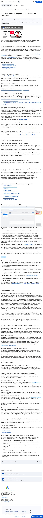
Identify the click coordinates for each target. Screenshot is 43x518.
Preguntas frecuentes (6, 68)
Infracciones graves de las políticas (9, 65)
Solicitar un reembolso (6, 432)
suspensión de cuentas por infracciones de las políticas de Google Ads (15, 99)
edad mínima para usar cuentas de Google (26, 127)
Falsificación (6, 188)
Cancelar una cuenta (6, 430)
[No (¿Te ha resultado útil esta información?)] (40, 461)
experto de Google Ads (5, 501)
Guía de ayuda (38, 516)
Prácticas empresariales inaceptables (11, 195)
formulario (38, 115)
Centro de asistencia (6, 5)
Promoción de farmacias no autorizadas (11, 193)
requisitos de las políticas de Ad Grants (26, 134)
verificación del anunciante (29, 244)
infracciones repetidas (11, 57)
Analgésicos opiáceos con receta (10, 191)
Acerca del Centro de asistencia (24, 514)
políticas (4, 75)
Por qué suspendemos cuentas (8, 64)
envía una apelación (36, 382)
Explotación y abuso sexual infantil (10, 199)
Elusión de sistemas (7, 185)
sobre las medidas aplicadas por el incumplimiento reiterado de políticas (20, 359)
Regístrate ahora (5, 497)
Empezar (3, 257)
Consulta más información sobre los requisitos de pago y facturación (15, 90)
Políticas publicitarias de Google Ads (17, 514)
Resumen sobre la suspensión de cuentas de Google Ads (18, 9)
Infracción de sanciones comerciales (10, 196)
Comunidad (16, 5)
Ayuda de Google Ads (11, 2)
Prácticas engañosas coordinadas (10, 187)
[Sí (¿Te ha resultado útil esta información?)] (37, 461)
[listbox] (33, 514)
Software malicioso (7, 190)
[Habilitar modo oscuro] (30, 510)
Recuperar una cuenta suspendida (8, 67)
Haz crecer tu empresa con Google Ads (8, 490)
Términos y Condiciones (13, 75)
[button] (2, 1)
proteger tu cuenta (23, 119)
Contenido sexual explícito (8, 198)
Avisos (22, 5)
